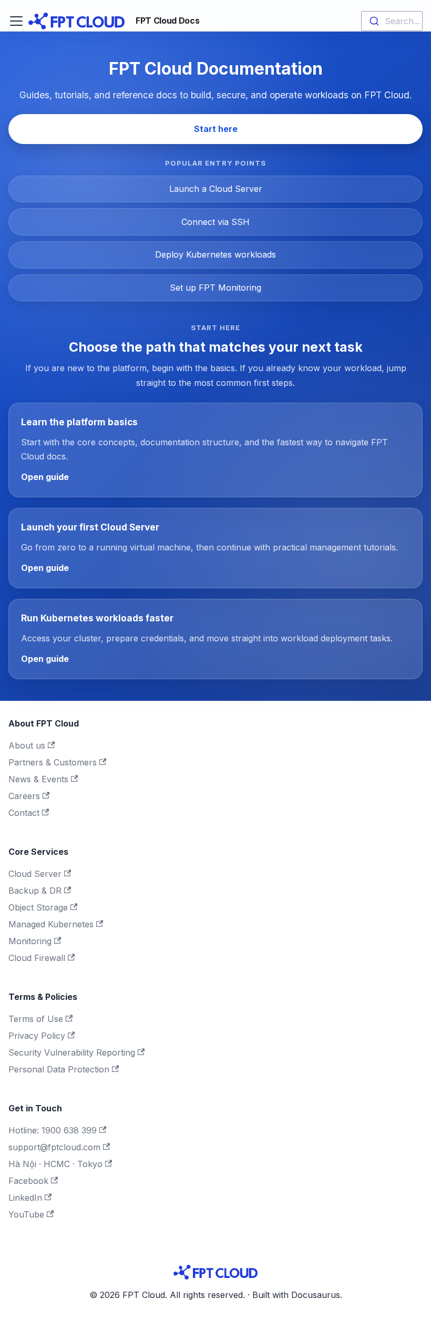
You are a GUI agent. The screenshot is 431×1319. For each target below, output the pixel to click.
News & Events (38, 779)
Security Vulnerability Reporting (71, 1052)
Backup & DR (34, 890)
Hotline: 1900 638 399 (52, 1130)
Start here (216, 129)
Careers (24, 796)
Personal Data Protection (58, 1069)
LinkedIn (25, 1197)
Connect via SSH (215, 222)
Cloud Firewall (36, 958)
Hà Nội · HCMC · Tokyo (55, 1164)
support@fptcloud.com (54, 1147)
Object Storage (38, 907)
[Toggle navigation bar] (16, 21)
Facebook (28, 1180)
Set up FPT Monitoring (215, 287)
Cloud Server (34, 873)
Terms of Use (35, 1019)
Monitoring (30, 941)
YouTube (26, 1214)
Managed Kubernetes (51, 924)
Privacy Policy (36, 1035)
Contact (23, 812)
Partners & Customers (52, 762)
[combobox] (392, 21)
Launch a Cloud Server (215, 188)
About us (26, 745)
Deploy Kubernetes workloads (215, 254)
